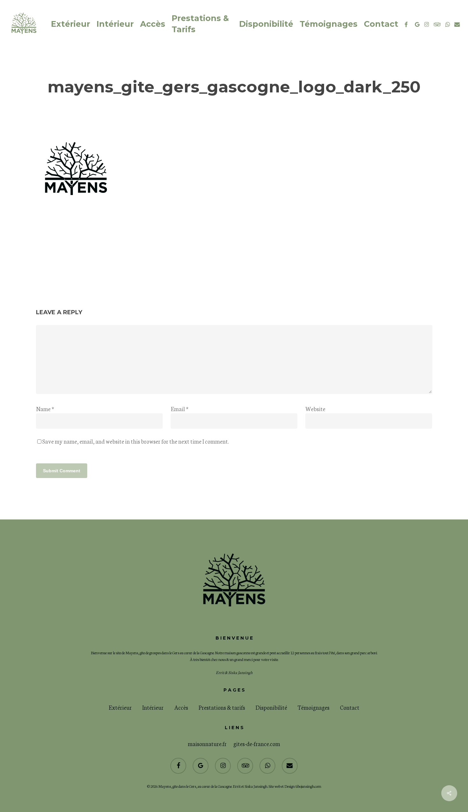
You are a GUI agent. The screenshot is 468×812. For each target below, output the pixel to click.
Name (45, 408)
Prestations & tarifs (222, 707)
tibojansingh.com (308, 786)
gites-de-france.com (256, 743)
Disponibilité (271, 707)
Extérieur (120, 707)
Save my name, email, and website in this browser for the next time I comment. (135, 441)
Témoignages (314, 707)
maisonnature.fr (207, 743)
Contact (349, 707)
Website (315, 408)
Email (179, 408)
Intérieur (153, 707)
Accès (181, 707)
